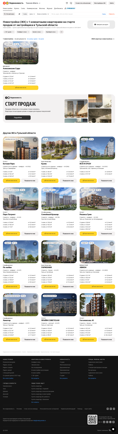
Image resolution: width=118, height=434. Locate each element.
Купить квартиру (36, 386)
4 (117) (27, 323)
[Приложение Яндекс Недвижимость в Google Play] (107, 422)
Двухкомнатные (65, 367)
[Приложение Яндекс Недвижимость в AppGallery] (110, 422)
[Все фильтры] (19, 14)
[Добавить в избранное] (35, 45)
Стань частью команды (31, 409)
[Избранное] (67, 3)
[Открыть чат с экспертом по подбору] (113, 429)
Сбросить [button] (112, 14)
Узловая (5, 396)
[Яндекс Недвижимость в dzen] (111, 409)
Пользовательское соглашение (49, 409)
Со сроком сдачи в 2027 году (11, 375)
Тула (4, 388)
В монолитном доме (9, 362)
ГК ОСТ (5, 161)
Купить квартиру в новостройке (41, 394)
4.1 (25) (94, 323)
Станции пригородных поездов (97, 367)
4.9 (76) (57, 217)
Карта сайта (88, 409)
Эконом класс (35, 365)
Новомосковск (7, 386)
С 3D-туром (34, 375)
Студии (62, 362)
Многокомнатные (65, 365)
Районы (90, 365)
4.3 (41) (19, 217)
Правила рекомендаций (68, 409)
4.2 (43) (96, 217)
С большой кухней (8, 373)
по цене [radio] (41, 39)
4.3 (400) (105, 270)
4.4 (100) (105, 166)
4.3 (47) (19, 270)
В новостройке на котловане (40, 370)
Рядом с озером (7, 367)
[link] (111, 3)
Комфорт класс (36, 362)
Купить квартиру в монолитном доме (42, 391)
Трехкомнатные (64, 370)
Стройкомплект (84, 161)
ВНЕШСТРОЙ (84, 265)
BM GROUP (6, 66)
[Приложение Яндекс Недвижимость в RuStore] (113, 422)
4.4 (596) (66, 166)
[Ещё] (61, 32)
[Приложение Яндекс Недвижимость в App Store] (104, 422)
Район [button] (104, 14)
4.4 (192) (28, 166)
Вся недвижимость (8, 409)
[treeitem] (8, 8)
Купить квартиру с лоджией (39, 388)
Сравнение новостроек (95, 362)
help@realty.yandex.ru (39, 420)
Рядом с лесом (7, 365)
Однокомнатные (65, 373)
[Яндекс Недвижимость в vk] (108, 409)
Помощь (79, 409)
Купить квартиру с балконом (40, 399)
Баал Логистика (46, 161)
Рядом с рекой (7, 370)
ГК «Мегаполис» (46, 212)
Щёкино (5, 391)
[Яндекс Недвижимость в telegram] (114, 409)
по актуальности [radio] (20, 39)
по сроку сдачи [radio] (32, 39)
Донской (5, 394)
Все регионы (92, 370)
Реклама (19, 409)
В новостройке (35, 373)
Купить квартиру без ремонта (40, 396)
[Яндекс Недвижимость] (13, 3)
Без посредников (36, 367)
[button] (71, 3)
